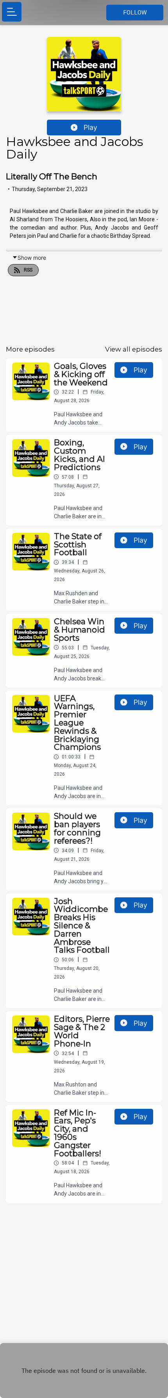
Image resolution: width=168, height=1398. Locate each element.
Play (90, 127)
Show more (32, 257)
